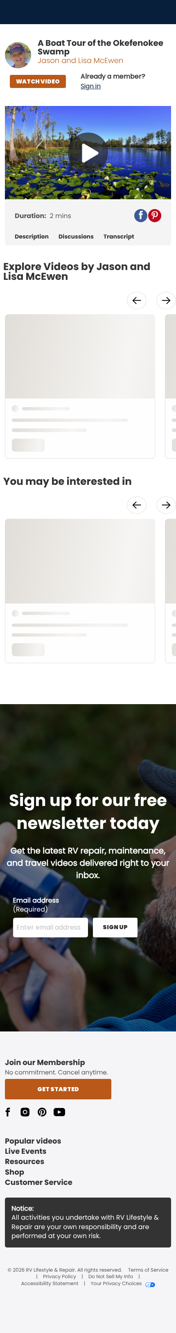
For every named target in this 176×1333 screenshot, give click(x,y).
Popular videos (33, 1141)
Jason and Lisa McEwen (80, 61)
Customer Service (38, 1183)
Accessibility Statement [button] (49, 1284)
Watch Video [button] (38, 81)
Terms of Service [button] (148, 1270)
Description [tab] (32, 237)
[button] (113, 81)
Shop (14, 1172)
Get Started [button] (58, 1089)
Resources (24, 1162)
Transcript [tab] (119, 237)
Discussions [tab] (76, 237)
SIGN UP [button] (115, 927)
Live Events (26, 1151)
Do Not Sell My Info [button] (110, 1277)
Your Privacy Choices (116, 1284)
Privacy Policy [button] (59, 1277)
